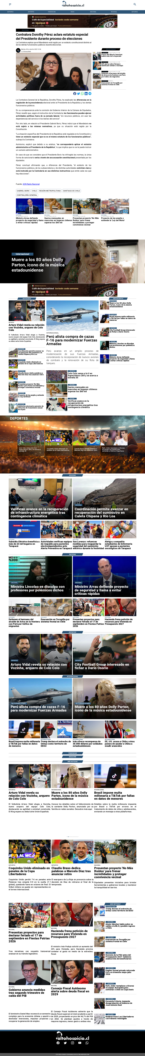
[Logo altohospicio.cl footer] (72, 1039)
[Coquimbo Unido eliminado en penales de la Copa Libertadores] (13, 363)
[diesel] (97, 56)
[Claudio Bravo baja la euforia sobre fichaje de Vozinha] (114, 445)
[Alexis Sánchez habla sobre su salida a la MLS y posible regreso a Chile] (99, 926)
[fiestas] (29, 927)
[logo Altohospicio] (72, 7)
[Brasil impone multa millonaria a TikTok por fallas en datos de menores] (104, 318)
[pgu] (99, 957)
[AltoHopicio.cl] (10, 5)
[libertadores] (99, 1019)
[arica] (97, 75)
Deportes (24, 431)
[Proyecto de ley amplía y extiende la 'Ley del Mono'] (13, 397)
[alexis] (86, 445)
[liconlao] (104, 345)
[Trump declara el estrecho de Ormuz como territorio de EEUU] (99, 911)
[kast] (99, 1003)
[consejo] (72, 983)
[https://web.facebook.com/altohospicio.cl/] (58, 1044)
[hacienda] (72, 926)
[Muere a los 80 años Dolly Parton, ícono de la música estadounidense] (104, 305)
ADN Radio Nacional (31, 184)
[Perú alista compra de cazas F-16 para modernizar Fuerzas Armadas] (72, 330)
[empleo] (99, 972)
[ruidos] (13, 386)
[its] (13, 408)
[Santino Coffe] (72, 27)
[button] (23, 191)
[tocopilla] (97, 84)
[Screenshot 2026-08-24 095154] (13, 352)
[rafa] (30, 445)
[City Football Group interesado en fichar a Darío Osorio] (104, 332)
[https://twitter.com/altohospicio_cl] (65, 1044)
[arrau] (104, 359)
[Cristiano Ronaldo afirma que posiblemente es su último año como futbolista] (58, 445)
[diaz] (13, 375)
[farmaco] (97, 65)
